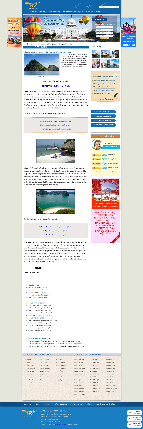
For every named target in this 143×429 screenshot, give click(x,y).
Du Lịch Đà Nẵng (94, 362)
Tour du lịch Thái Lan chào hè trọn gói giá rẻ (40, 315)
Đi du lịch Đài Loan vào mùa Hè (37, 290)
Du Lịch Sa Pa (94, 359)
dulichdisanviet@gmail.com (107, 172)
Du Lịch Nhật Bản (60, 362)
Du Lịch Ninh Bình (79, 359)
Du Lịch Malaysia (29, 377)
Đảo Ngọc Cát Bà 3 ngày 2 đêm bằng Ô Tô (40, 330)
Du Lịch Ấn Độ (59, 371)
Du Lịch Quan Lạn (79, 380)
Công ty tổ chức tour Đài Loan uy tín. (38, 287)
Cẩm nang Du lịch (61, 404)
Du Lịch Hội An (94, 371)
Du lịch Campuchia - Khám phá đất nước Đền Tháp (42, 313)
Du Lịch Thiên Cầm (79, 383)
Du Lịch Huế (109, 359)
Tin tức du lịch (41, 44)
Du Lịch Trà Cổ (110, 377)
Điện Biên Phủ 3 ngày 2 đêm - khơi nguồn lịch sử (41, 328)
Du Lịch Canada (44, 359)
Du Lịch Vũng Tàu (95, 365)
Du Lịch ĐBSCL (94, 385)
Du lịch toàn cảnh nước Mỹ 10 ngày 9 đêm (40, 310)
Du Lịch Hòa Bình (79, 388)
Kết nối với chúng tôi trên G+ (106, 404)
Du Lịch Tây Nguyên (95, 374)
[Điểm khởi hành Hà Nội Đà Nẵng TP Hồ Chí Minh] (104, 27)
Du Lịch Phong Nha (79, 374)
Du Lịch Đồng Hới (95, 391)
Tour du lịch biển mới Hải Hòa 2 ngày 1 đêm (40, 323)
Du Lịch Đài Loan (44, 371)
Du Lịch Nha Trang (111, 385)
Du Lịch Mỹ (28, 362)
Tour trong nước (69, 12)
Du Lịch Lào (59, 374)
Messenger (137, 424)
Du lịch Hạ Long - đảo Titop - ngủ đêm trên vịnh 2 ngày (43, 320)
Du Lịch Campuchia (61, 365)
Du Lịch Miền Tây (110, 365)
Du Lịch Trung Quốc (30, 368)
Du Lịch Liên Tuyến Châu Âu (63, 377)
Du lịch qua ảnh (77, 404)
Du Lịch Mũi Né (110, 371)
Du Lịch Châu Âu (29, 380)
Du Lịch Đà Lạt (78, 365)
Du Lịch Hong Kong (61, 368)
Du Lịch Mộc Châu (110, 368)
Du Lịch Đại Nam (78, 385)
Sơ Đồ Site (47, 404)
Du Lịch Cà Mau (110, 391)
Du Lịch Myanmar (45, 374)
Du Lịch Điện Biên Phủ (80, 368)
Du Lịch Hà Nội (110, 374)
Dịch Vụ (80, 12)
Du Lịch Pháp (59, 359)
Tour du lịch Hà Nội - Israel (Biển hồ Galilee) (40, 305)
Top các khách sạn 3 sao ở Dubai (37, 292)
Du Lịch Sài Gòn (110, 383)
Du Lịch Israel (43, 362)
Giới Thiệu (42, 12)
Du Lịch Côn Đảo (110, 380)
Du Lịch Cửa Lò (78, 371)
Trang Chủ (33, 12)
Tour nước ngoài (55, 12)
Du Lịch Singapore (45, 368)
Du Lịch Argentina (60, 380)
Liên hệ (89, 404)
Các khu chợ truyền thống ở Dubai (38, 297)
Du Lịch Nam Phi (44, 377)
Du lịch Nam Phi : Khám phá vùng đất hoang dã (41, 308)
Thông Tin (89, 12)
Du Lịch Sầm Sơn (79, 377)
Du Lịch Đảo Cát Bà (95, 368)
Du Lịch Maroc (44, 380)
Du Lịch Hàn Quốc (29, 365)
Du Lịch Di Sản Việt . (61, 424)
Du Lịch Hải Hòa (94, 377)
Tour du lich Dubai (29, 383)
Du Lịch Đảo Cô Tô (95, 388)
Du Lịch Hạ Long (78, 362)
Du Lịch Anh (28, 359)
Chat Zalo (137, 412)
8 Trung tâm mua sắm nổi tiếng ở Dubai (39, 295)
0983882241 (137, 418)
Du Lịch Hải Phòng (79, 391)
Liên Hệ (97, 12)
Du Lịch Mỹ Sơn (110, 362)
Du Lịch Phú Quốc (95, 380)
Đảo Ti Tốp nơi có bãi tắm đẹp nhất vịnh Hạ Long (60, 44)
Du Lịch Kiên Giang (79, 394)
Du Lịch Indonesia (29, 374)
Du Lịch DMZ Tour (95, 383)
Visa (37, 404)
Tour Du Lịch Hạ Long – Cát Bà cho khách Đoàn (41, 325)
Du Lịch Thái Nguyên (111, 388)
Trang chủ (27, 404)
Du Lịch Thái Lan (29, 371)
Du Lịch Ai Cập (44, 365)
